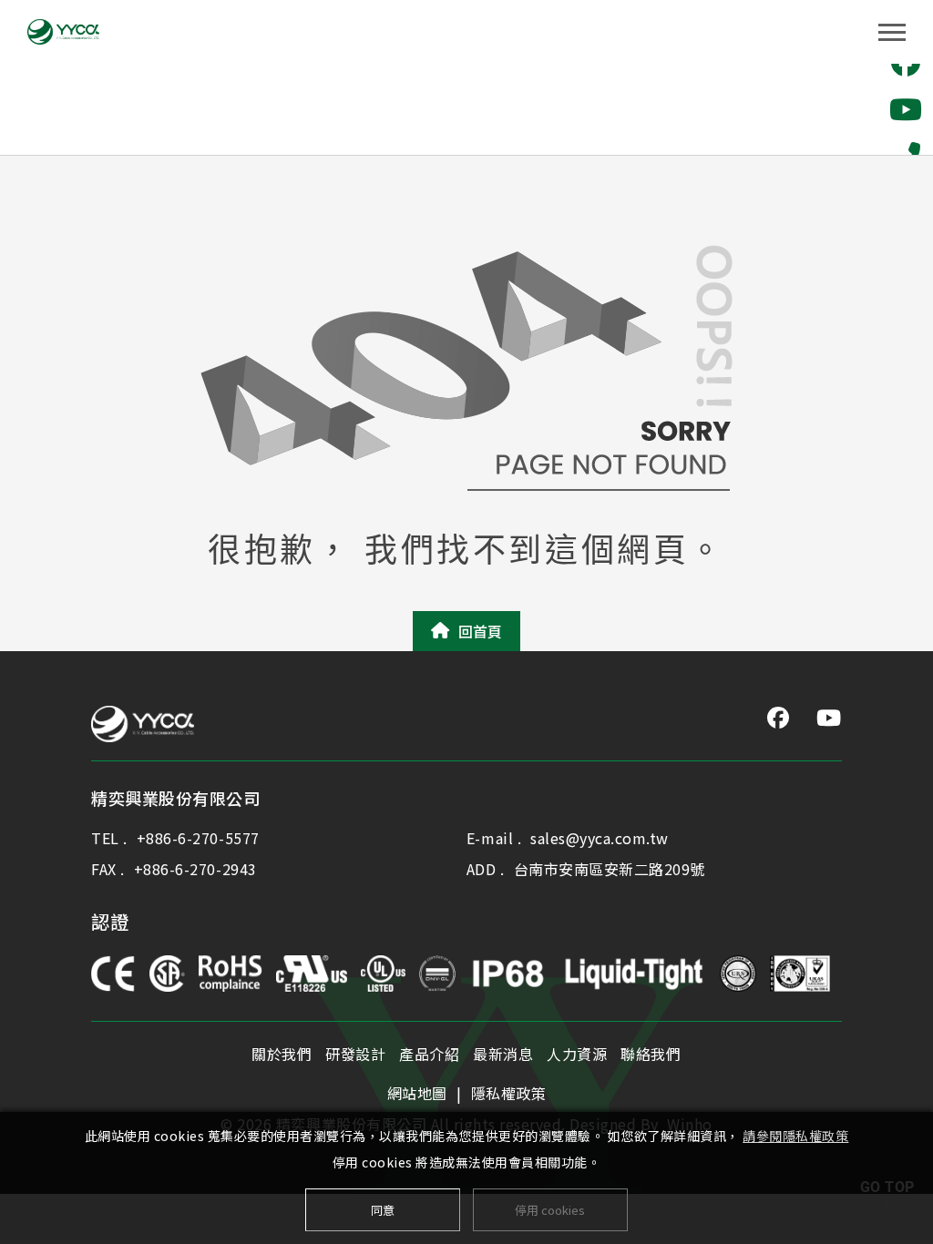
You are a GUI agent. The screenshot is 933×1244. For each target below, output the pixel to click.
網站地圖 (417, 1093)
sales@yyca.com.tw (599, 838)
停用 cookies (550, 1210)
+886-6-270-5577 (198, 838)
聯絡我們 (650, 1054)
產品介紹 (429, 1054)
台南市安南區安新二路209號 (609, 869)
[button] (906, 109)
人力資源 (577, 1054)
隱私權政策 (509, 1093)
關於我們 (281, 1054)
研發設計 (355, 1054)
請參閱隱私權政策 (795, 1136)
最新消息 (503, 1054)
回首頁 (480, 631)
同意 (383, 1210)
